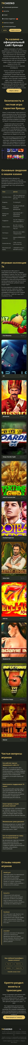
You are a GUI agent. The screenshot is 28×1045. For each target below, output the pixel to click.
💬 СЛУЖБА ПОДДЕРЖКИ (10, 18)
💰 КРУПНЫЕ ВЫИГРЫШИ (9, 26)
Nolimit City (18, 963)
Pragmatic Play (19, 968)
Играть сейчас (14, 90)
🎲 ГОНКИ (4, 15)
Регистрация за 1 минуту (14, 1017)
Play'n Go (9, 963)
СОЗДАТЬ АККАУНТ (15, 30)
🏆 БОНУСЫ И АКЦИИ (8, 22)
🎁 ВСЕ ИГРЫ (5, 11)
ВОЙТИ (5, 30)
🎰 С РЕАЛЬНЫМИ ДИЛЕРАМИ (10, 7)
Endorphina (8, 968)
